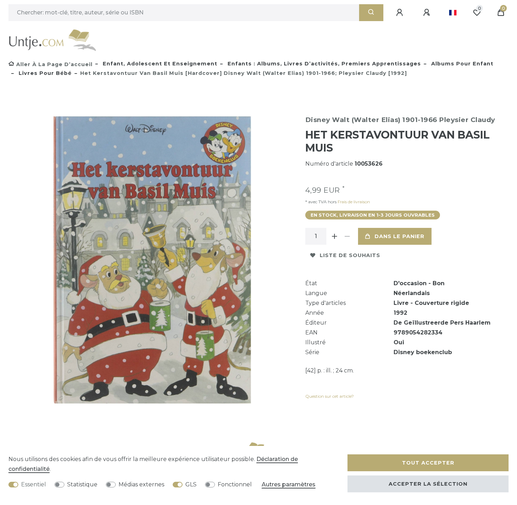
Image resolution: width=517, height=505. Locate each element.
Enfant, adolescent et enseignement (159, 63)
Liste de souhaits (350, 255)
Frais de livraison (353, 201)
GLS (191, 484)
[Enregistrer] (428, 12)
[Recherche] (371, 12)
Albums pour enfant (461, 63)
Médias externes (141, 484)
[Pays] (453, 12)
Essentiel (33, 484)
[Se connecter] (401, 12)
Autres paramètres (288, 484)
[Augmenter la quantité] (334, 236)
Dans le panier (400, 236)
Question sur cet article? (329, 396)
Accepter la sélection (428, 484)
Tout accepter (428, 463)
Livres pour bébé (44, 73)
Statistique (82, 484)
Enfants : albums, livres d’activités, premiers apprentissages (323, 63)
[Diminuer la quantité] (347, 236)
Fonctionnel (235, 484)
